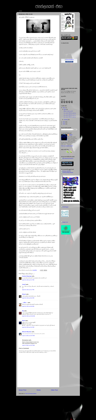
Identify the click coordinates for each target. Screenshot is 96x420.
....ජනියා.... (24, 302)
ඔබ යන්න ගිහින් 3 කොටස (70, 113)
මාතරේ (24, 284)
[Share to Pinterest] (46, 270)
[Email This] (40, 270)
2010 (64, 123)
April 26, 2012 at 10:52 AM (28, 316)
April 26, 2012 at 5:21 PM (28, 327)
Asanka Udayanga (27, 276)
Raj (23, 310)
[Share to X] (43, 270)
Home (39, 390)
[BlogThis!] (42, 270)
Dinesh (24, 294)
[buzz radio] (67, 158)
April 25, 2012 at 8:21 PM (28, 298)
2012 (64, 107)
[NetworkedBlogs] (69, 59)
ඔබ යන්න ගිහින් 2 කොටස (70, 115)
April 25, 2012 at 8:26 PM (28, 306)
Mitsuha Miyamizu (26, 331)
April (65, 109)
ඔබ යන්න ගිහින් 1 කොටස (70, 117)
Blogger (51, 416)
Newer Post (22, 390)
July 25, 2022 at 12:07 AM (28, 335)
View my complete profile (67, 145)
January (66, 119)
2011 (64, 122)
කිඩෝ (23, 320)
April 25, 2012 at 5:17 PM (28, 279)
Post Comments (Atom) (30, 393)
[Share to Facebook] (45, 270)
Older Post (54, 390)
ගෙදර (20, 10)
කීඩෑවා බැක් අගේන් (68, 111)
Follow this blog (69, 61)
